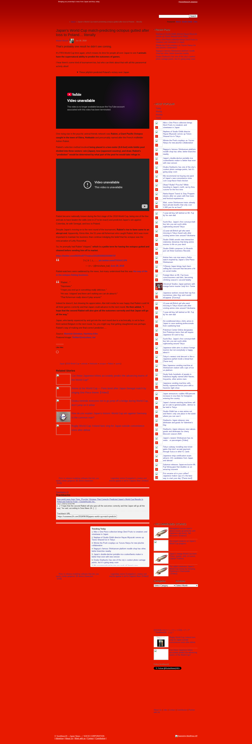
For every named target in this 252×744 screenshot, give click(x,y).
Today (158, 108)
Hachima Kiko (91, 333)
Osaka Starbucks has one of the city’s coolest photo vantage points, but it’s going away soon (175, 57)
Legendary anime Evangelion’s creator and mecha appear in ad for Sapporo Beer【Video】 (129, 479)
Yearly (158, 118)
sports (118, 364)
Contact (172, 710)
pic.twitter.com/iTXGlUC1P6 (113, 260)
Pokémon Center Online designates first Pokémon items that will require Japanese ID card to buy (178, 332)
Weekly (159, 111)
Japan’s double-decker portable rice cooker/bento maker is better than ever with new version (117, 555)
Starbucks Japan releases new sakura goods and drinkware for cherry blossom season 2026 (179, 431)
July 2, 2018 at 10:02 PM (66, 504)
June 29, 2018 (117, 266)
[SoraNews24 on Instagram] (165, 2)
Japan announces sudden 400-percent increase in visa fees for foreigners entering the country (179, 396)
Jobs (195, 22)
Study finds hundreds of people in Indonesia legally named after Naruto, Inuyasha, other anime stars (179, 376)
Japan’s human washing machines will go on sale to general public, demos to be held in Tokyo (179, 405)
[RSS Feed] (176, 2)
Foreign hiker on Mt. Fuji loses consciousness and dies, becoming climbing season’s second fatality (178, 277)
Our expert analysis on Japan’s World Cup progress (183, 542)
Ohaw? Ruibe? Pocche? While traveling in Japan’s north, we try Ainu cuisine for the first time (179, 187)
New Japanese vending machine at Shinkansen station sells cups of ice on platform (178, 367)
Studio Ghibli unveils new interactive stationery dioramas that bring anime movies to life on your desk (178, 242)
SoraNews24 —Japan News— (86, 11)
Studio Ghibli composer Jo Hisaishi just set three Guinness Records (178, 249)
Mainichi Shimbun (73, 333)
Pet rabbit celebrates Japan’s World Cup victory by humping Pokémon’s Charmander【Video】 (182, 570)
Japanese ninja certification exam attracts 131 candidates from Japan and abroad (178, 458)
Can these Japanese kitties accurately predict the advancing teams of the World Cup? (183, 652)
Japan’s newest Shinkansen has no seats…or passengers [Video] (178, 439)
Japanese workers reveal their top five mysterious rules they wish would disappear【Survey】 (179, 295)
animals (84, 364)
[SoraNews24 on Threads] (168, 2)
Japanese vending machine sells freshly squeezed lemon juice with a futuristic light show (178, 385)
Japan (62, 364)
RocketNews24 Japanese (188, 2)
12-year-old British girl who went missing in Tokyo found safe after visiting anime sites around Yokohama (179, 233)
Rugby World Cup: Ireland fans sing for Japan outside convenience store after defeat (182, 639)
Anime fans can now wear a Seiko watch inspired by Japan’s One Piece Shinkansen (178, 259)
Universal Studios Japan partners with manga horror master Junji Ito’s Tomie (179, 285)
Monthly (159, 115)
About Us (158, 710)
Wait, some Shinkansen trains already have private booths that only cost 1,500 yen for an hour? (179, 205)
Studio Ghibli (187, 22)
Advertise (60, 738)
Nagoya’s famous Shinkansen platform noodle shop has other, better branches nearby (175, 52)
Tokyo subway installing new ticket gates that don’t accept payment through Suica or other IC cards (177, 449)
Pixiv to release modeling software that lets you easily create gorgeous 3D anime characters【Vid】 (77, 480)
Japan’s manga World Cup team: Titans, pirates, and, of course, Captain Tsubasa (183, 556)
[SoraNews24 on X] (171, 2)
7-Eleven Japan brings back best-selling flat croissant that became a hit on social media (179, 268)
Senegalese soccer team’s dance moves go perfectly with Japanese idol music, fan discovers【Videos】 (182, 532)
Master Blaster (62, 41)
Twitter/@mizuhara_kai (83, 337)
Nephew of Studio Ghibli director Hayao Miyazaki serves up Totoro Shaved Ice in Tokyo (176, 35)
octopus (102, 364)
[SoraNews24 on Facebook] (163, 2)
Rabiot (110, 364)
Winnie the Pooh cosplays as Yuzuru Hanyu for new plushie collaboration (176, 46)
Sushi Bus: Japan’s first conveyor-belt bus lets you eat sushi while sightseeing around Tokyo (179, 224)
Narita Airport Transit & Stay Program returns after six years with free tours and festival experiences (179, 196)
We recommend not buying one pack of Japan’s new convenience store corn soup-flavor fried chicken (178, 178)
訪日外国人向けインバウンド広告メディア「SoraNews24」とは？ (172, 631)
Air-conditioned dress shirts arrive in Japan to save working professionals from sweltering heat (178, 323)
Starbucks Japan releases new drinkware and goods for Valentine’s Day (178, 422)
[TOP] (67, 21)
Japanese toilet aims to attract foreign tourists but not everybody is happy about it (179, 350)
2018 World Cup (72, 364)
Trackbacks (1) (62, 492)
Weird (178, 22)
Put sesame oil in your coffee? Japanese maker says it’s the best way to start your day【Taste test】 (178, 475)
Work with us (80, 738)
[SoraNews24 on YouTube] (174, 2)
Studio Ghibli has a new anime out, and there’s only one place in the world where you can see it (179, 413)
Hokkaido (94, 364)
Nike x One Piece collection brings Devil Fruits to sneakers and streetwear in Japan (176, 41)
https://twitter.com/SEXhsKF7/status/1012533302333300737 (86, 255)
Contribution (182, 710)
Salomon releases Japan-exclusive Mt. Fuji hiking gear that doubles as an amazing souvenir (179, 467)
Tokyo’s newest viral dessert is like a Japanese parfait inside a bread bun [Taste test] (178, 359)
